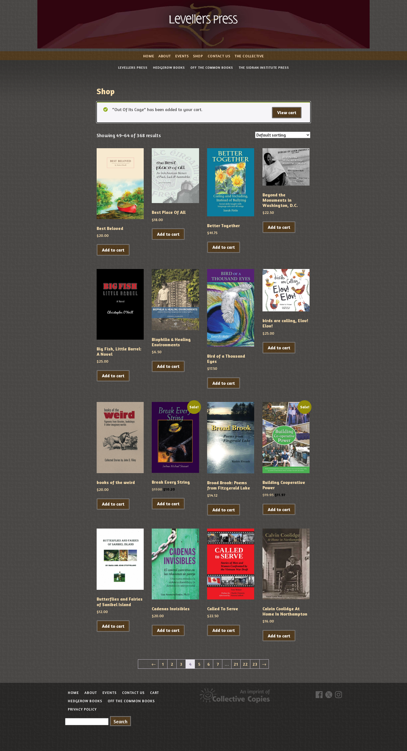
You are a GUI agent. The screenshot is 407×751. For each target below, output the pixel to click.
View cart (286, 112)
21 (236, 664)
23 (255, 664)
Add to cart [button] (113, 250)
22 (245, 664)
